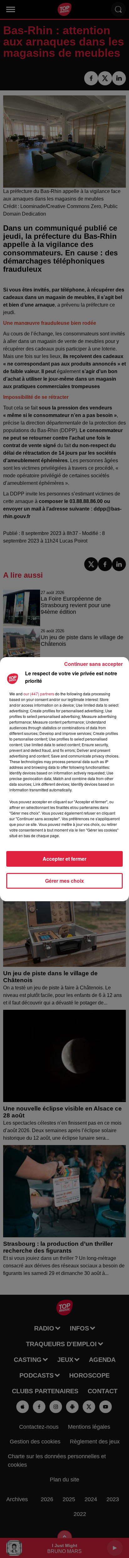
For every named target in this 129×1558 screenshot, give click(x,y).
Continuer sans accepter (93, 663)
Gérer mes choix (64, 880)
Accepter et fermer (64, 858)
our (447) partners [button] (38, 693)
